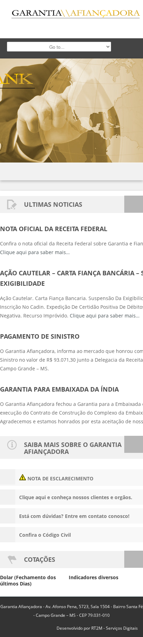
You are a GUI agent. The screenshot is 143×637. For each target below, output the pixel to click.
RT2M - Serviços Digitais (114, 628)
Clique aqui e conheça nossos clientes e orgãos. (75, 497)
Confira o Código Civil (45, 535)
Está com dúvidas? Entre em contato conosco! (74, 516)
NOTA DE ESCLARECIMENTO (59, 478)
